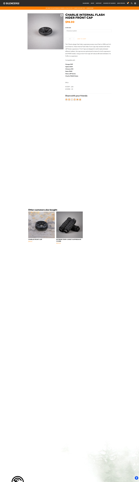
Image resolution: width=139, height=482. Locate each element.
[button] (61, 15)
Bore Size (68, 27)
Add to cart (81, 38)
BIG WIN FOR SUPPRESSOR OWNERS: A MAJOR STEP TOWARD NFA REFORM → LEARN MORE (69, 8)
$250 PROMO (121, 3)
